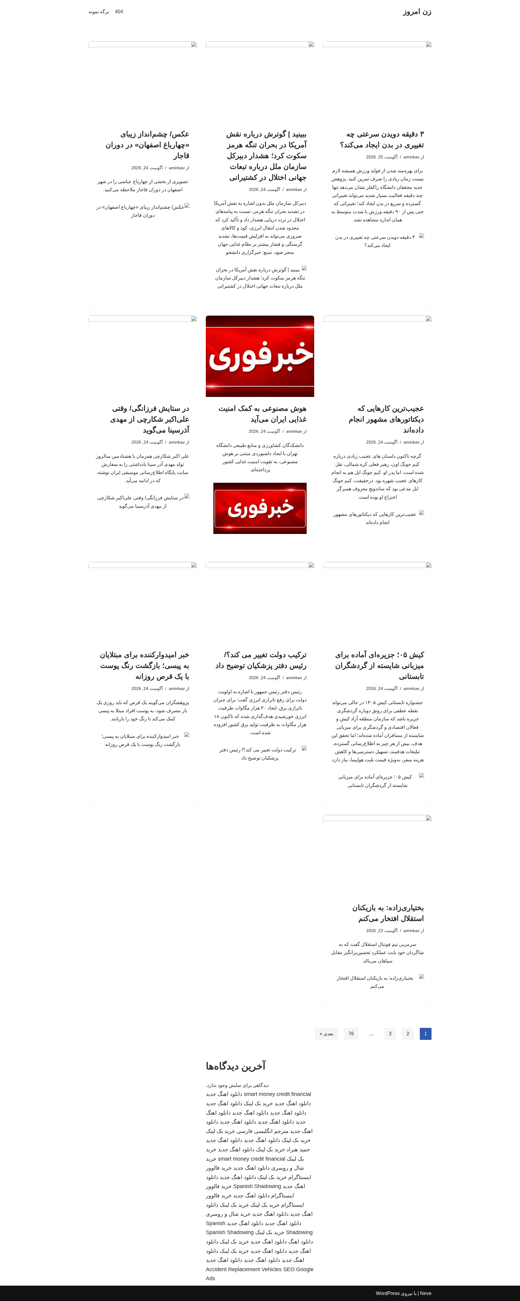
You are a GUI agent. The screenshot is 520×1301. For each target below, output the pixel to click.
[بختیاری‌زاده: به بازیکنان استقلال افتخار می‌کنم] (377, 855)
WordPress (388, 1293)
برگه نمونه (98, 11)
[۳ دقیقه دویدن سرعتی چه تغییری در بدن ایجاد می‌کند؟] (377, 82)
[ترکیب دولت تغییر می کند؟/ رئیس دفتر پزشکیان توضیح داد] (260, 602)
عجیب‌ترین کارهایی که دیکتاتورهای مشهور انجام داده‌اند (386, 419)
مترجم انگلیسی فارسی (263, 1131)
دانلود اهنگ (300, 1242)
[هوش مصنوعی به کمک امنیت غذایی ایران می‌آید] (260, 356)
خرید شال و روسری (228, 1214)
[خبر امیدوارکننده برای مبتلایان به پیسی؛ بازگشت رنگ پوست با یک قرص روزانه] (142, 602)
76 (351, 1033)
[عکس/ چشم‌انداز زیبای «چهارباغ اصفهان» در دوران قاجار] (142, 82)
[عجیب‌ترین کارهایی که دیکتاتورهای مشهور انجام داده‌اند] (377, 356)
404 (119, 11)
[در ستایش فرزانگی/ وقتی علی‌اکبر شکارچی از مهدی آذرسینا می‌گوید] (142, 356)
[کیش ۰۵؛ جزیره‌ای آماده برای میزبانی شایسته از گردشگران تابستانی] (377, 602)
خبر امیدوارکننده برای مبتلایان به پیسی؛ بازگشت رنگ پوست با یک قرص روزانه (144, 665)
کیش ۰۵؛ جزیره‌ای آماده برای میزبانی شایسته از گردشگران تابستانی (379, 665)
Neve (426, 1293)
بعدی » (326, 1033)
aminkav (411, 156)
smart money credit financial (277, 1094)
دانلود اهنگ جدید (224, 1094)
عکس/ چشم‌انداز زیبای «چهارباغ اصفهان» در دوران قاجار (147, 145)
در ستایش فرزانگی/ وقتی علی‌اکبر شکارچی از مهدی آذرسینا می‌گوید (149, 419)
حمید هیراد (298, 1150)
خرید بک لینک (258, 1103)
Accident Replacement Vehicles (244, 1269)
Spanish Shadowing (257, 1186)
